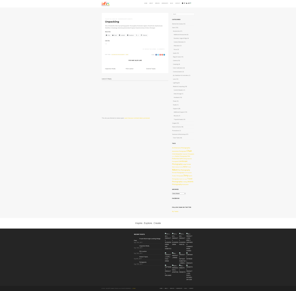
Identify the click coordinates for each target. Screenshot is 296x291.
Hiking (185, 158)
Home (145, 3)
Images (174, 123)
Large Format (187, 164)
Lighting (175, 83)
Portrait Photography (178, 172)
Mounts (176, 116)
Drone (173, 156)
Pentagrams (142, 262)
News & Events (176, 127)
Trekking (185, 182)
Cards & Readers (178, 90)
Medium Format (179, 167)
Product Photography (177, 175)
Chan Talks (176, 138)
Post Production (188, 172)
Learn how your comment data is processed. (137, 118)
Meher (185, 167)
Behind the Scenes (150, 49)
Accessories (176, 31)
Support (175, 108)
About (151, 3)
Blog (171, 3)
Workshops (165, 3)
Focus (175, 49)
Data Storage (177, 94)
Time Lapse (184, 179)
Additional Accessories (180, 34)
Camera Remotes (179, 42)
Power (175, 101)
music (189, 167)
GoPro (181, 158)
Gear (173, 27)
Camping (175, 64)
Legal (134, 288)
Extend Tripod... (151, 68)
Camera (175, 60)
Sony (127, 54)
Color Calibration (178, 68)
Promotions (175, 130)
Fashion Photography (181, 156)
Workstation (185, 184)
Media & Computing (178, 86)
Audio (174, 53)
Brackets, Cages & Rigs (180, 38)
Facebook (175, 198)
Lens (174, 79)
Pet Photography (184, 170)
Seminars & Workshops (179, 134)
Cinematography (177, 154)
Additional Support (179, 112)
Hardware (176, 97)
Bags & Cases (177, 57)
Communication (177, 72)
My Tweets (175, 211)
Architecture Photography (181, 148)
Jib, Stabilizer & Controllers (180, 75)
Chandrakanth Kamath (125, 19)
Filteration (177, 46)
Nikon (175, 169)
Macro (173, 167)
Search (193, 3)
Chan (189, 150)
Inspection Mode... (110, 68)
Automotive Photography (118, 54)
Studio (175, 105)
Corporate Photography (188, 154)
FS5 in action (129, 68)
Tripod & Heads (178, 119)
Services (157, 3)
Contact (177, 3)
